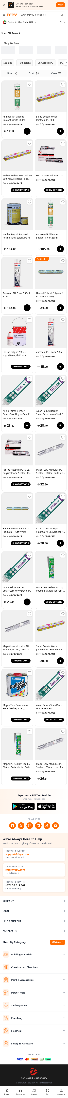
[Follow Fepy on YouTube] (55, 825)
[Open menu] (4, 15)
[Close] (4, 4)
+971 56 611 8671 (16, 885)
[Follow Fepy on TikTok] (47, 825)
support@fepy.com (17, 854)
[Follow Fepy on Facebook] (12, 825)
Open (60, 4)
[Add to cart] (27, 131)
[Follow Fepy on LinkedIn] (38, 825)
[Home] (12, 15)
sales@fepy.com (15, 869)
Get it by (12, 124)
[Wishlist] (29, 84)
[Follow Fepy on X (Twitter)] (21, 825)
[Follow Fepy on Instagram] (29, 825)
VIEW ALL (56, 942)
